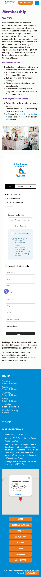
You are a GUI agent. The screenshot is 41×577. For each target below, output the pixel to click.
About (20, 543)
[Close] (29, 478)
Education (20, 537)
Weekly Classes (20, 525)
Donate (31, 573)
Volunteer (20, 560)
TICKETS (7, 422)
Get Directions (16, 495)
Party (20, 531)
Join (20, 548)
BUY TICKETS (25, 3)
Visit (20, 519)
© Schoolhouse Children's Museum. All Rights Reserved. (20, 572)
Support (20, 554)
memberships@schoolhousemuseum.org (19, 358)
